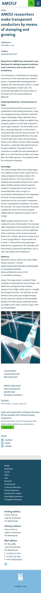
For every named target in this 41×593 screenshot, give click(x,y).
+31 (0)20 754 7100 (13, 553)
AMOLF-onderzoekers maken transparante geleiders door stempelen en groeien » (13, 390)
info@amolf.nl (16, 559)
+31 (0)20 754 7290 (13, 556)
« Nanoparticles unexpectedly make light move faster (12, 373)
